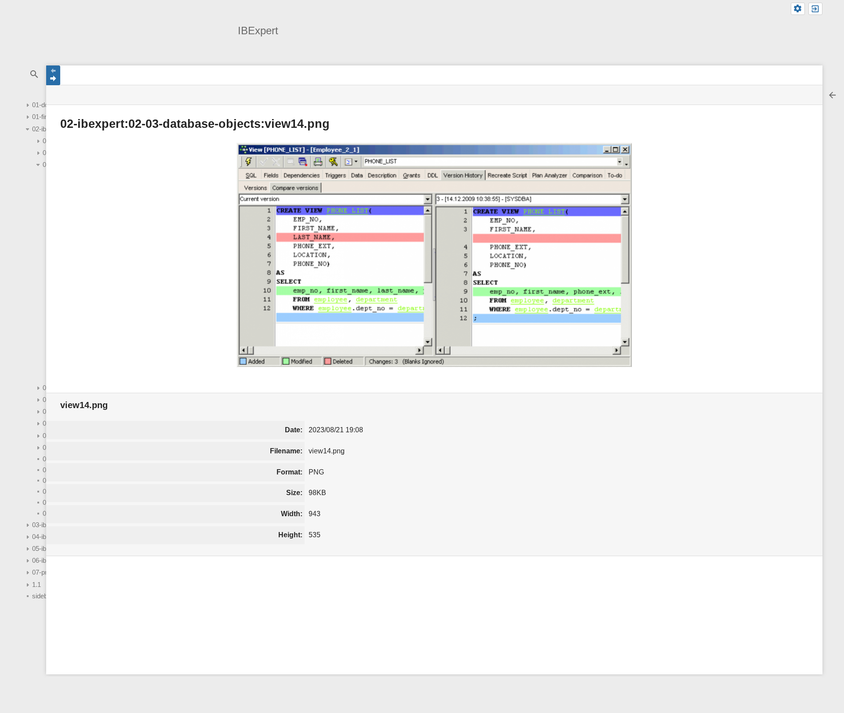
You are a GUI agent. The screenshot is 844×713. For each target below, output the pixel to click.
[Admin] (798, 9)
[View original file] (434, 255)
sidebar (42, 596)
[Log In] (815, 9)
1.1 (36, 584)
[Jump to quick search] (34, 74)
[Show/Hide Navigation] (53, 75)
